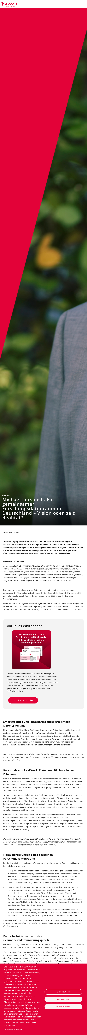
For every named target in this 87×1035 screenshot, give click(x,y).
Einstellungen (63, 992)
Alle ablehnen (63, 999)
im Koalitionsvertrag (49, 947)
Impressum (20, 1029)
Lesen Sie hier (22, 845)
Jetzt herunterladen (23, 700)
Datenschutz (9, 1029)
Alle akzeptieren (63, 1006)
